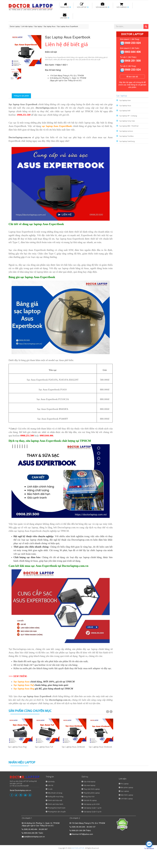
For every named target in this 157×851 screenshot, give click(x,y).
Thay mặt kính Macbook (98, 31)
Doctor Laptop (15, 26)
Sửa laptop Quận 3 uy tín (92, 812)
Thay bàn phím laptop (52, 23)
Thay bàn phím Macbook (122, 23)
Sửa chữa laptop (89, 781)
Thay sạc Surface (118, 22)
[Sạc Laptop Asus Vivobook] (101, 731)
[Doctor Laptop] (25, 778)
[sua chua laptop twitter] (16, 795)
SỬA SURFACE (122, 7)
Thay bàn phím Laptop (92, 793)
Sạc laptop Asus (49, 26)
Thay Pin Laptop (102, 22)
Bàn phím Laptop (127, 787)
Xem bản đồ (133, 76)
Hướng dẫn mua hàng (55, 796)
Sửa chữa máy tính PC (77, 31)
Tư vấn (50, 789)
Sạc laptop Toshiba (126, 136)
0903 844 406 (132, 52)
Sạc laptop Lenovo (126, 131)
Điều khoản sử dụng (55, 793)
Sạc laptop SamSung (127, 141)
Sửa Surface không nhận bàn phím (94, 23)
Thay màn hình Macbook (97, 23)
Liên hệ (50, 785)
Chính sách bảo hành (55, 804)
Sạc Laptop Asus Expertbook (67, 26)
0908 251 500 (132, 60)
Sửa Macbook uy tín (50, 22)
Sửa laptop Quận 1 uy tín (92, 808)
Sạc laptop (38, 26)
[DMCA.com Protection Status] (122, 824)
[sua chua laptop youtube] (25, 795)
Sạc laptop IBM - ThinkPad (128, 126)
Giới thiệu (51, 781)
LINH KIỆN (63, 18)
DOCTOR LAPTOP (77, 848)
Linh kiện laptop (27, 26)
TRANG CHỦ (64, 7)
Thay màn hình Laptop (76, 23)
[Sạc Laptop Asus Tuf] (47, 731)
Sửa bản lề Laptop (90, 800)
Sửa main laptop (89, 785)
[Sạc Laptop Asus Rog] (20, 731)
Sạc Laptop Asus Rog (17, 746)
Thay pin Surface (68, 22)
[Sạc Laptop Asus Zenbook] (74, 731)
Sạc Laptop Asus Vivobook (100, 746)
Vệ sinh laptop (50, 31)
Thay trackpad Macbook (123, 31)
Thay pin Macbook (74, 22)
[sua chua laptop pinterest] (30, 795)
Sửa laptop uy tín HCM (91, 804)
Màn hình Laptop (127, 795)
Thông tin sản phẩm (21, 96)
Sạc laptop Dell (124, 110)
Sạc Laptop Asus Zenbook (73, 746)
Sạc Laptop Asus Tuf (44, 746)
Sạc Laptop (125, 791)
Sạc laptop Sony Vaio (127, 121)
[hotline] (122, 43)
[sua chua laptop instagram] (21, 795)
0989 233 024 (132, 43)
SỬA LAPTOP (82, 7)
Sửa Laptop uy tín (29, 22)
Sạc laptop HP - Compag (128, 116)
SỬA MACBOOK (102, 7)
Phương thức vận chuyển (57, 812)
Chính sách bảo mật (55, 800)
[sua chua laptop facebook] (11, 795)
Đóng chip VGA (89, 796)
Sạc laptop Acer (125, 100)
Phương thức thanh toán (56, 808)
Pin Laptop (64, 29)
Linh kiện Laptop (127, 798)
